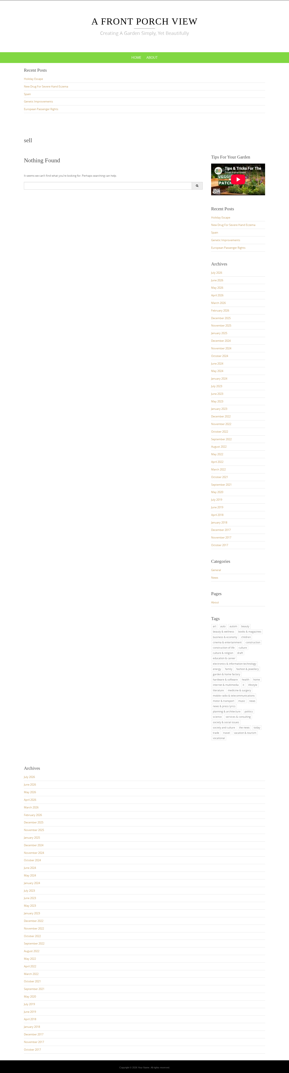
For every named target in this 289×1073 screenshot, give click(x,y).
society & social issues (226, 722)
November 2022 (221, 424)
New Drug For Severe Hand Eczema (46, 86)
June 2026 (217, 280)
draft (240, 653)
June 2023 (217, 394)
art (214, 626)
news (252, 701)
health (245, 679)
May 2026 (217, 288)
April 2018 (217, 515)
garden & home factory (226, 674)
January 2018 (219, 522)
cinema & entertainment (227, 642)
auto (223, 626)
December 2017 (221, 530)
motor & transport (223, 701)
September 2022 (221, 439)
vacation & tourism (245, 732)
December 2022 (221, 416)
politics (249, 711)
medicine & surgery (239, 690)
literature (218, 690)
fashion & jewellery (247, 669)
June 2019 (217, 507)
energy (217, 669)
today (257, 727)
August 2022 (219, 446)
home (256, 679)
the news (244, 727)
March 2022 (218, 469)
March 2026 (218, 303)
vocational (219, 738)
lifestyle (252, 684)
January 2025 (219, 333)
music (241, 701)
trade (216, 732)
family (228, 669)
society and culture (224, 727)
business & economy (225, 637)
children (246, 637)
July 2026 (216, 273)
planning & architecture (227, 711)
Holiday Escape (33, 79)
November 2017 (221, 537)
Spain (27, 94)
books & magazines (249, 631)
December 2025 (221, 318)
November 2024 (221, 348)
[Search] (197, 186)
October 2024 (219, 356)
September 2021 (221, 485)
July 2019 (216, 500)
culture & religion (223, 653)
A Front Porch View (144, 21)
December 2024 (221, 341)
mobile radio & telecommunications (234, 695)
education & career (224, 658)
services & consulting (238, 716)
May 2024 (217, 371)
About (152, 57)
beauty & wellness (223, 631)
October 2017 (219, 545)
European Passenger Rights (41, 109)
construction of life (224, 647)
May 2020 (217, 492)
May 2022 (217, 454)
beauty (245, 626)
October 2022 (219, 431)
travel (226, 732)
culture (243, 647)
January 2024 (219, 378)
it (243, 684)
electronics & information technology (234, 663)
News (214, 578)
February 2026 (220, 310)
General (216, 570)
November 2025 (221, 325)
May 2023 (217, 401)
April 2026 (217, 295)
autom (233, 626)
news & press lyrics (224, 706)
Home (136, 57)
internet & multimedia (226, 684)
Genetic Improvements (38, 101)
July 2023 (216, 386)
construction (253, 642)
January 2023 (219, 409)
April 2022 (217, 462)
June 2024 (217, 363)
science (217, 716)
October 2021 (219, 477)
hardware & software (225, 679)
